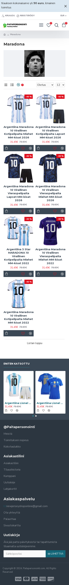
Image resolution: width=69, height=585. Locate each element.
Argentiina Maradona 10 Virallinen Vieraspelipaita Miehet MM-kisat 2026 (50, 193)
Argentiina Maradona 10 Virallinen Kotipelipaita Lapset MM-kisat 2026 (50, 132)
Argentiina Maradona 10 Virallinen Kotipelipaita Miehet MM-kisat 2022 (19, 317)
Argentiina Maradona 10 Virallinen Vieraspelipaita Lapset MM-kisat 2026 (19, 193)
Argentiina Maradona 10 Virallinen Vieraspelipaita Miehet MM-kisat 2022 (50, 256)
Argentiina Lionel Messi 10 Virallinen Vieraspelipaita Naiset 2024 (50, 403)
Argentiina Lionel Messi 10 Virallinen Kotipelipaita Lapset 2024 (18, 403)
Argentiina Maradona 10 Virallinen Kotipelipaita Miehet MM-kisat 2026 (19, 132)
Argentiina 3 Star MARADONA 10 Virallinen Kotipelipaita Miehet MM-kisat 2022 (18, 256)
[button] (33, 416)
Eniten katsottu (17, 363)
